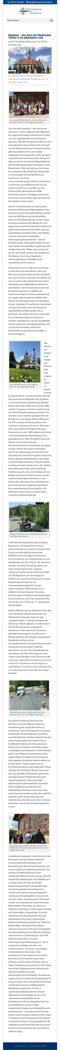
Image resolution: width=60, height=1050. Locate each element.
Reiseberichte (14, 45)
